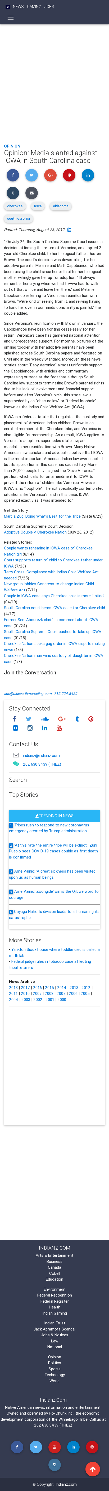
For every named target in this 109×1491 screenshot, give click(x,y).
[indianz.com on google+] (62, 719)
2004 (13, 999)
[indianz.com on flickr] (16, 728)
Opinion (12, 146)
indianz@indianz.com (41, 755)
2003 (25, 999)
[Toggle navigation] (10, 18)
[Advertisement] (54, 82)
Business (54, 1261)
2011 (13, 993)
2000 (61, 999)
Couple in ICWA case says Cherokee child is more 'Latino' (54, 595)
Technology (54, 1374)
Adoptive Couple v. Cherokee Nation (35, 532)
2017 (25, 987)
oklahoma (60, 206)
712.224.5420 (65, 693)
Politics (54, 1362)
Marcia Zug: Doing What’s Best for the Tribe (43, 516)
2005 (85, 993)
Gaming (34, 6)
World (54, 1380)
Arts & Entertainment (54, 1255)
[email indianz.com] (16, 754)
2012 (85, 987)
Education (54, 1279)
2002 (37, 999)
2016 (37, 987)
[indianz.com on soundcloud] (45, 719)
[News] (7, 6)
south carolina (18, 218)
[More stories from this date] (69, 229)
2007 (61, 993)
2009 (37, 993)
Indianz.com (66, 1484)
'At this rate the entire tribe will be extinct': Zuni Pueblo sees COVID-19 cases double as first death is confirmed (53, 851)
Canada (54, 1267)
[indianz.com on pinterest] (90, 719)
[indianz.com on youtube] (58, 728)
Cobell (54, 1273)
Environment (55, 1289)
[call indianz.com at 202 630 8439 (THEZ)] (16, 763)
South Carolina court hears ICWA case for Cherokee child (54, 607)
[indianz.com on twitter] (29, 719)
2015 (49, 987)
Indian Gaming (54, 1313)
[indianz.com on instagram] (30, 728)
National (54, 1346)
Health (54, 1307)
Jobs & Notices (54, 1334)
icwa (38, 206)
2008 (49, 993)
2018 (13, 987)
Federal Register (54, 1301)
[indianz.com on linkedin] (45, 728)
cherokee (15, 206)
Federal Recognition (54, 1295)
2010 (25, 993)
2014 (61, 987)
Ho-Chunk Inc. (61, 1413)
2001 (50, 999)
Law (54, 1340)
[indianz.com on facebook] (15, 719)
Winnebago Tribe (73, 1419)
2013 (74, 987)
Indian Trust (54, 1322)
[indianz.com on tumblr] (77, 719)
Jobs (49, 6)
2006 (73, 993)
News (18, 6)
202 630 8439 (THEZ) (42, 764)
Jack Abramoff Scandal (54, 1329)
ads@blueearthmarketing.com (28, 693)
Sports (55, 1368)
